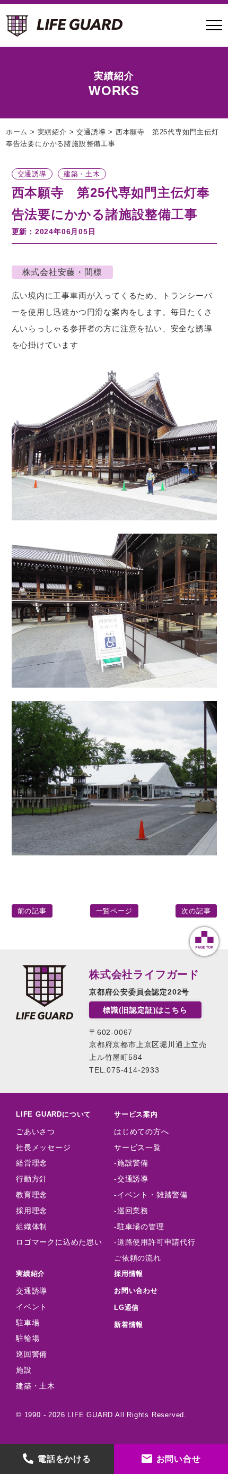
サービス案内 (136, 1114)
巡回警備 (31, 1354)
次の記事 (196, 911)
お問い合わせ (136, 1291)
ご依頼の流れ (137, 1258)
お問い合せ (178, 1458)
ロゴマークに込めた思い (59, 1242)
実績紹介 (30, 1274)
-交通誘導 (131, 1179)
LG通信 (126, 1308)
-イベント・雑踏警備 (151, 1194)
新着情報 (128, 1325)
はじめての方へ (141, 1131)
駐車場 (27, 1322)
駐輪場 (27, 1338)
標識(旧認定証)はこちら (145, 1010)
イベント (31, 1306)
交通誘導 (31, 1291)
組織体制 (31, 1226)
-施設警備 (131, 1163)
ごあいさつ (35, 1131)
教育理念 (31, 1194)
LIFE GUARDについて (53, 1114)
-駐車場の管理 (139, 1226)
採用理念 (31, 1210)
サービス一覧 (137, 1147)
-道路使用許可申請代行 (155, 1242)
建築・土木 (35, 1386)
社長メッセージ (43, 1147)
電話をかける (64, 1458)
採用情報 (128, 1274)
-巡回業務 (131, 1210)
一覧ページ (114, 911)
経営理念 (31, 1163)
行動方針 (31, 1179)
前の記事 (32, 911)
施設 (24, 1370)
